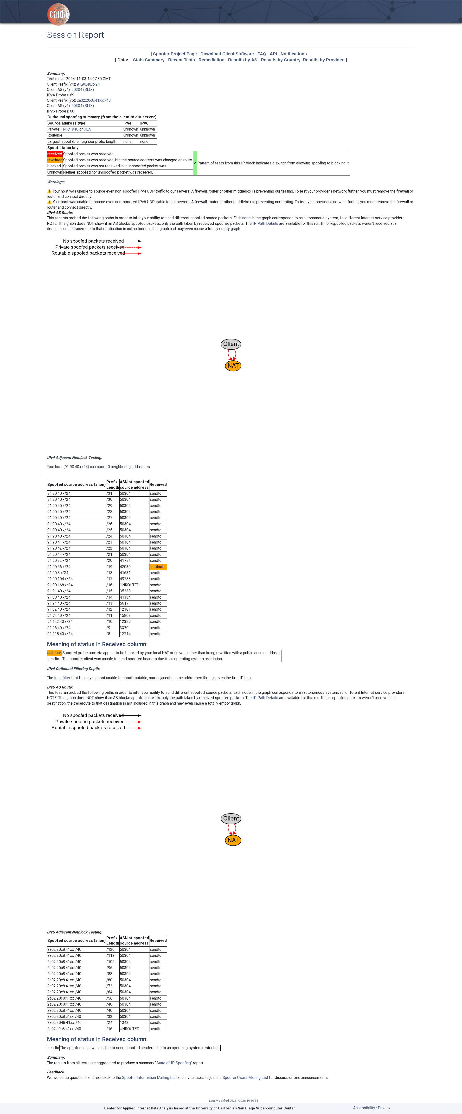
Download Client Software (227, 53)
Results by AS (242, 59)
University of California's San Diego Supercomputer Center (245, 1108)
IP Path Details (265, 223)
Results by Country (281, 59)
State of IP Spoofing (173, 1063)
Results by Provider (323, 59)
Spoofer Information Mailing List (149, 1077)
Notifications (294, 53)
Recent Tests (181, 59)
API (273, 53)
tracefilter (62, 678)
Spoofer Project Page (175, 53)
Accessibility (364, 1108)
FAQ (261, 53)
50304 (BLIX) (82, 89)
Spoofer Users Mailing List (245, 1077)
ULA (87, 129)
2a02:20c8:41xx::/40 (94, 100)
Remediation (212, 59)
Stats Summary (149, 59)
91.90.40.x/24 (88, 84)
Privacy (384, 1108)
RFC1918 (70, 129)
